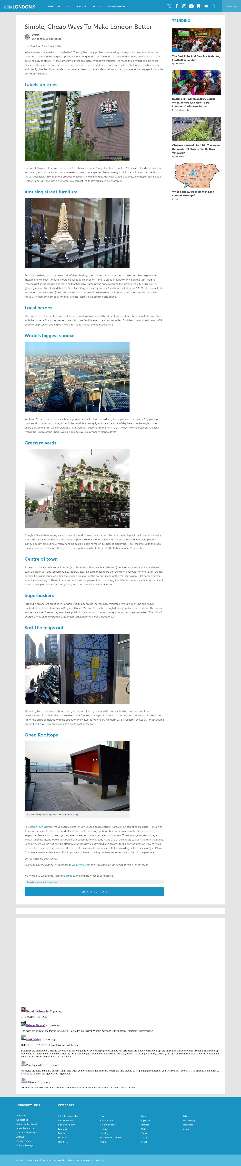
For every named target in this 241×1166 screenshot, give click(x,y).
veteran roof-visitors (40, 826)
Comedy (62, 1129)
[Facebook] (176, 6)
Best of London (66, 1120)
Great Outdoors (108, 1124)
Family (61, 1133)
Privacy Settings (24, 1145)
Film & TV (63, 1141)
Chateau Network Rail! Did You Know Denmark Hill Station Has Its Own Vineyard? (196, 149)
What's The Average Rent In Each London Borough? (193, 193)
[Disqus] (120, 1047)
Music (103, 1141)
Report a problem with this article (42, 882)
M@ (37, 34)
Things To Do (53, 6)
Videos (186, 1129)
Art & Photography (68, 1116)
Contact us (22, 1119)
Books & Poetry (66, 1124)
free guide (66, 875)
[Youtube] (191, 6)
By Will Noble (178, 64)
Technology (189, 1120)
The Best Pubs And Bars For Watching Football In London (196, 58)
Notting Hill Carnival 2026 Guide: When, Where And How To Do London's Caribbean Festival (193, 102)
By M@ (175, 199)
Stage (144, 1141)
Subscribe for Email (26, 1124)
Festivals (62, 1137)
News (144, 1116)
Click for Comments (94, 891)
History (97, 6)
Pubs (67, 6)
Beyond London (116, 6)
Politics (145, 1124)
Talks (185, 1116)
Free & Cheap (107, 1120)
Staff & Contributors (26, 1132)
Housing (104, 1133)
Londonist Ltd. (97, 1160)
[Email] (206, 6)
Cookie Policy (23, 1141)
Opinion (145, 1120)
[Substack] (198, 6)
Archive (20, 1136)
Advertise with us (25, 1128)
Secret (144, 1133)
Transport (82, 6)
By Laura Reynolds (180, 110)
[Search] (213, 6)
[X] (169, 6)
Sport (144, 1137)
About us (21, 1115)
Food (102, 1116)
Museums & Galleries (111, 1137)
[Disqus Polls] (120, 962)
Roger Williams (81, 864)
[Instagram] (184, 6)
